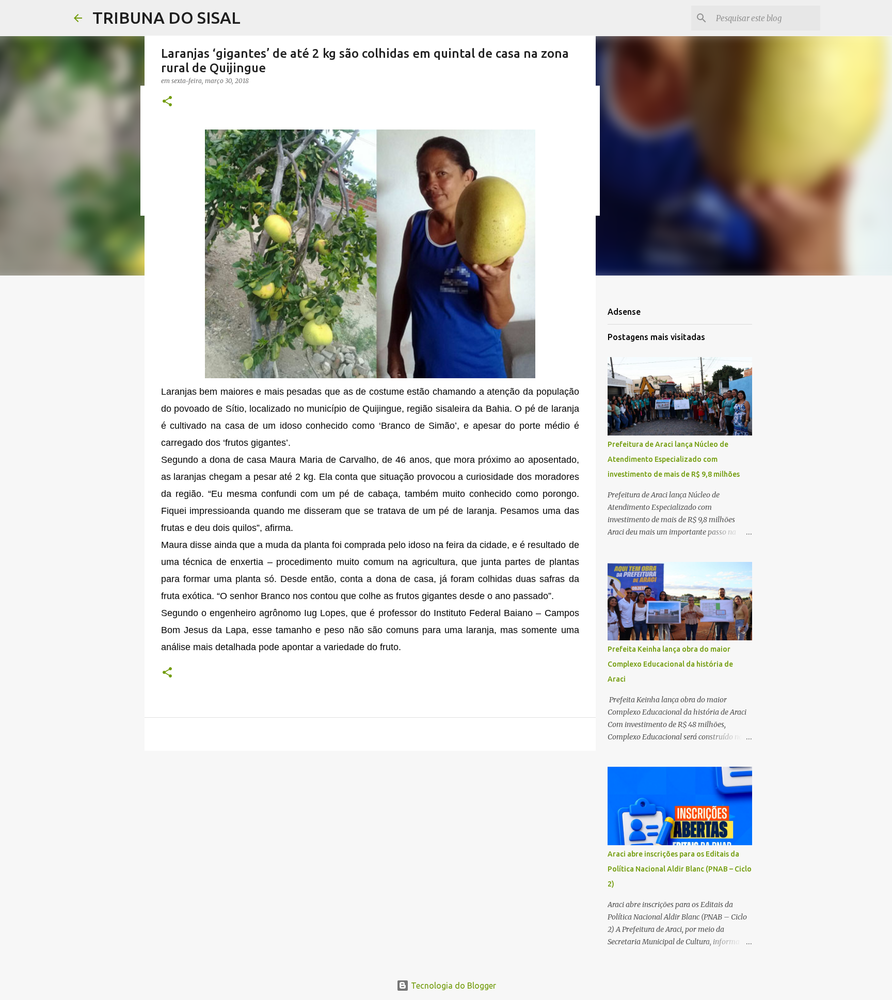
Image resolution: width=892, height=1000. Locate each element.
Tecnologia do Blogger (452, 985)
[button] (167, 102)
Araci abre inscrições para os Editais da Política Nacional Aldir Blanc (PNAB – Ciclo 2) (680, 869)
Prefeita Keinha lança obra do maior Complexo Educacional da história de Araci (670, 664)
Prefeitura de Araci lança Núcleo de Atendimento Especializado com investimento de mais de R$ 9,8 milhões (674, 459)
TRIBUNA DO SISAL (166, 17)
